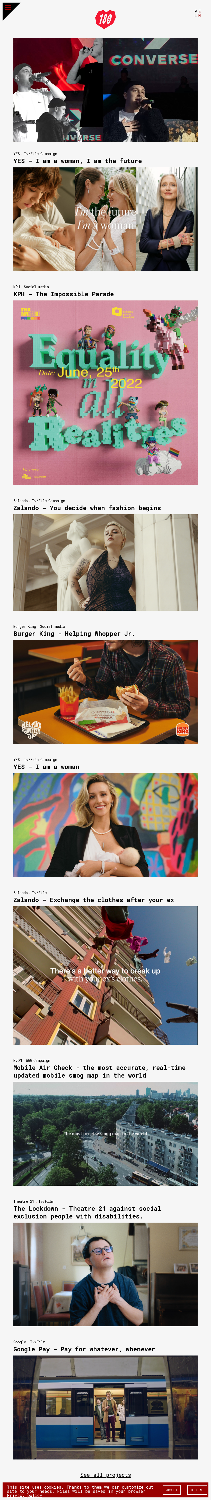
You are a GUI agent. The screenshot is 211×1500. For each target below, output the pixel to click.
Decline (197, 1490)
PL (196, 13)
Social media (36, 286)
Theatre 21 (23, 1201)
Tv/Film (31, 153)
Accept (171, 1490)
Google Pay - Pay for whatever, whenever (84, 1349)
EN (199, 13)
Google (19, 1341)
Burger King (24, 626)
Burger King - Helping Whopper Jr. (74, 633)
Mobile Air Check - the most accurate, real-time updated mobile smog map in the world (99, 1071)
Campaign (48, 153)
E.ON (17, 1060)
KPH (16, 286)
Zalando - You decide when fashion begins (87, 508)
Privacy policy (24, 1495)
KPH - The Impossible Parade (63, 294)
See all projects (105, 1474)
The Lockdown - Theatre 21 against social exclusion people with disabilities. (87, 1212)
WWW (29, 1060)
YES (16, 153)
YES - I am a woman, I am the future (77, 161)
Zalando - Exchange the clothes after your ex (93, 900)
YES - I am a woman (46, 767)
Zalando (20, 500)
